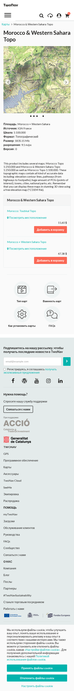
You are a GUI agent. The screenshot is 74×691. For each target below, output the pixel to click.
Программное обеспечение (20, 460)
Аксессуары (11, 473)
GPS (6, 453)
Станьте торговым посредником (23, 602)
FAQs (6, 541)
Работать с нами (13, 608)
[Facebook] (13, 381)
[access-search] (41, 16)
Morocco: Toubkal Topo (21, 210)
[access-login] (59, 16)
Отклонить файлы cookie (37, 678)
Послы (7, 581)
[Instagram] (48, 381)
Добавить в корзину (50, 229)
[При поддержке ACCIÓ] (17, 430)
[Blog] (24, 381)
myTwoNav (10, 514)
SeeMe (7, 487)
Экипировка (11, 494)
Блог (6, 575)
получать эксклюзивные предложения (30, 371)
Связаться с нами (18, 409)
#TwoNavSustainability (17, 595)
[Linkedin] (60, 381)
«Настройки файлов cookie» (42, 649)
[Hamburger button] (8, 15)
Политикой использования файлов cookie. (28, 658)
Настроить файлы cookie (37, 686)
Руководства (11, 534)
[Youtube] (36, 381)
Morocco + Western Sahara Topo (26, 241)
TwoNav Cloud (12, 480)
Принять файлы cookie (37, 668)
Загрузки (9, 521)
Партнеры (10, 588)
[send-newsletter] (67, 361)
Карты (6, 24)
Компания (9, 568)
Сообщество (11, 548)
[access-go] (50, 16)
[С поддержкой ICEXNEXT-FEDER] (37, 614)
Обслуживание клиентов (19, 527)
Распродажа (11, 500)
